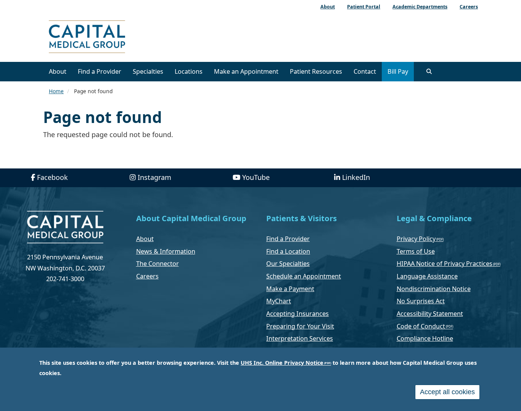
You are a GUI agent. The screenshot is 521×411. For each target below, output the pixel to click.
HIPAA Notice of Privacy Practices (444, 263)
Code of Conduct (421, 326)
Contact (365, 71)
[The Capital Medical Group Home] (121, 37)
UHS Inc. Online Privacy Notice (282, 362)
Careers (147, 276)
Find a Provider (99, 71)
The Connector (157, 263)
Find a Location (288, 251)
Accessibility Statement (430, 313)
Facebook (52, 177)
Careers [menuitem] (469, 6)
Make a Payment (290, 289)
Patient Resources (316, 71)
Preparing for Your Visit (300, 326)
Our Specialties (288, 263)
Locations (189, 71)
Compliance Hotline (425, 338)
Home (56, 91)
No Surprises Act (421, 301)
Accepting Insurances (297, 313)
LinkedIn (356, 177)
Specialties (148, 71)
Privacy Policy (416, 239)
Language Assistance (427, 276)
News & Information (165, 251)
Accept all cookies (447, 392)
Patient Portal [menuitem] (363, 6)
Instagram (154, 177)
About (57, 71)
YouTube (256, 177)
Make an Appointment (246, 71)
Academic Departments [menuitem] (419, 6)
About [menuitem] (327, 6)
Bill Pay (398, 71)
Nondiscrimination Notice (434, 289)
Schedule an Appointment (303, 276)
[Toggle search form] (429, 71)
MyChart (278, 301)
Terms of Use (416, 251)
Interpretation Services (299, 338)
